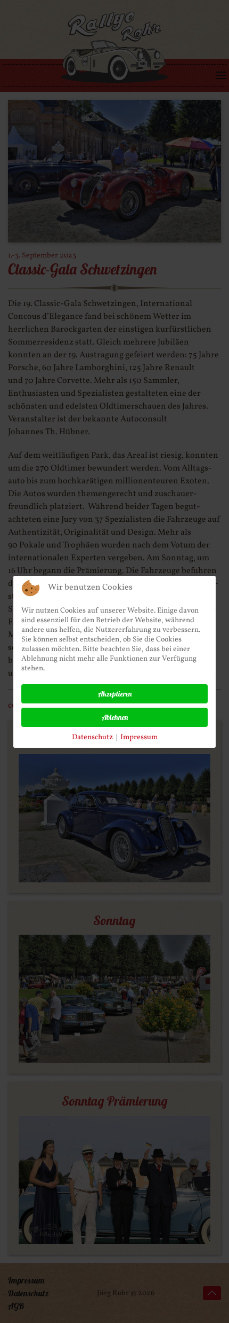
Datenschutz (92, 737)
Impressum (139, 737)
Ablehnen (115, 717)
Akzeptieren (115, 694)
